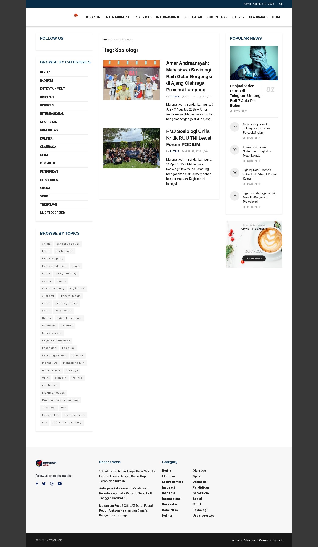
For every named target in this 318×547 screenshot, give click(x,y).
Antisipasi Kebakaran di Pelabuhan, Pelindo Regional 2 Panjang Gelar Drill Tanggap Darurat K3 (125, 493)
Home (106, 39)
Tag (116, 39)
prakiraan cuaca (53, 392)
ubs (44, 422)
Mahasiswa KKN (74, 362)
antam (46, 243)
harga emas (63, 310)
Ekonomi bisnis (70, 296)
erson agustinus (66, 303)
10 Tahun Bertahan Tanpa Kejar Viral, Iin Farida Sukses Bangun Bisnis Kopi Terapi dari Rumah (127, 476)
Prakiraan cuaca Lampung (60, 400)
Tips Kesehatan (74, 415)
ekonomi (48, 296)
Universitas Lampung (67, 422)
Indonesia (49, 325)
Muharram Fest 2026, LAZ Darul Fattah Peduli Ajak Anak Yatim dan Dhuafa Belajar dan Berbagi (126, 510)
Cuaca (62, 281)
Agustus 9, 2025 (194, 96)
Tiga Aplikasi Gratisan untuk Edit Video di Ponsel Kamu (260, 174)
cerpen (47, 281)
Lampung (68, 348)
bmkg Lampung (66, 273)
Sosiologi (127, 39)
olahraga (72, 370)
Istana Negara (51, 333)
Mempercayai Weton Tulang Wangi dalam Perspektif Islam (256, 128)
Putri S (174, 96)
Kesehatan (193, 17)
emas (46, 303)
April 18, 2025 (192, 151)
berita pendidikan (54, 266)
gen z (46, 310)
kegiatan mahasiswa (56, 340)
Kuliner (238, 17)
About (236, 540)
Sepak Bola (49, 180)
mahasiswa (50, 362)
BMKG (46, 273)
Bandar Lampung (68, 243)
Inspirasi (142, 17)
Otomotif (48, 163)
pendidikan (50, 385)
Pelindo (77, 377)
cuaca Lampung (53, 288)
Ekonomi (47, 80)
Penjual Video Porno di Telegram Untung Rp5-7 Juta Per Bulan (245, 96)
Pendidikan (49, 171)
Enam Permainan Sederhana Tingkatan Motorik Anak (257, 151)
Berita (45, 72)
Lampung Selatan (54, 355)
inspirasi (67, 325)
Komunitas (216, 17)
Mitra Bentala (51, 370)
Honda (46, 318)
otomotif (60, 377)
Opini (276, 17)
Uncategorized (52, 213)
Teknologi (48, 204)
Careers (264, 540)
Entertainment (117, 17)
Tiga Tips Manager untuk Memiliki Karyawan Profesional (259, 197)
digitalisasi (77, 288)
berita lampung (52, 258)
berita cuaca (64, 251)
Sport (45, 196)
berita (46, 251)
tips (63, 407)
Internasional (168, 17)
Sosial (45, 188)
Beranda (93, 17)
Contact (277, 540)
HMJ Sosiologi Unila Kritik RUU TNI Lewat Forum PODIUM (188, 138)
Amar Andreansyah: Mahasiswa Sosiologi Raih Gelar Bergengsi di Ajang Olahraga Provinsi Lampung (189, 76)
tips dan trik (50, 415)
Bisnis (76, 266)
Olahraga (257, 17)
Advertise (249, 540)
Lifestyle (78, 355)
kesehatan (49, 348)
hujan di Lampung (69, 318)
